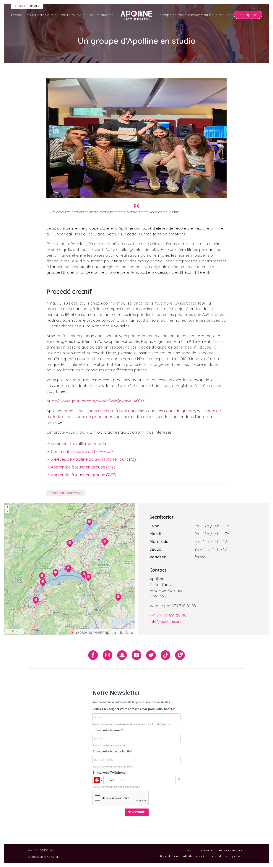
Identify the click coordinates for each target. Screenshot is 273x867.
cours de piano (89, 416)
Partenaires (206, 850)
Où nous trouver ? (219, 15)
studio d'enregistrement (65, 493)
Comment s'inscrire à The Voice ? (82, 451)
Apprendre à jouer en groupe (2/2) (83, 474)
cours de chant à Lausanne (112, 410)
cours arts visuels (42, 15)
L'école (16, 15)
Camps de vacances (177, 15)
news (199, 15)
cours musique (73, 15)
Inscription (248, 15)
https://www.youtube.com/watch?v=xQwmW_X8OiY (96, 401)
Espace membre (230, 850)
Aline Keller (51, 856)
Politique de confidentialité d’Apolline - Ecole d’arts (191, 856)
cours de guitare (179, 410)
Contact (187, 850)
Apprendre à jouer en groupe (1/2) (83, 467)
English (20, 5)
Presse (237, 856)
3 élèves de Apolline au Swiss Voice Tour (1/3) (93, 459)
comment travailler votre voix (78, 443)
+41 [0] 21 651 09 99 (168, 615)
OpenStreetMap (94, 632)
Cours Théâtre (101, 15)
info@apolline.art (165, 621)
